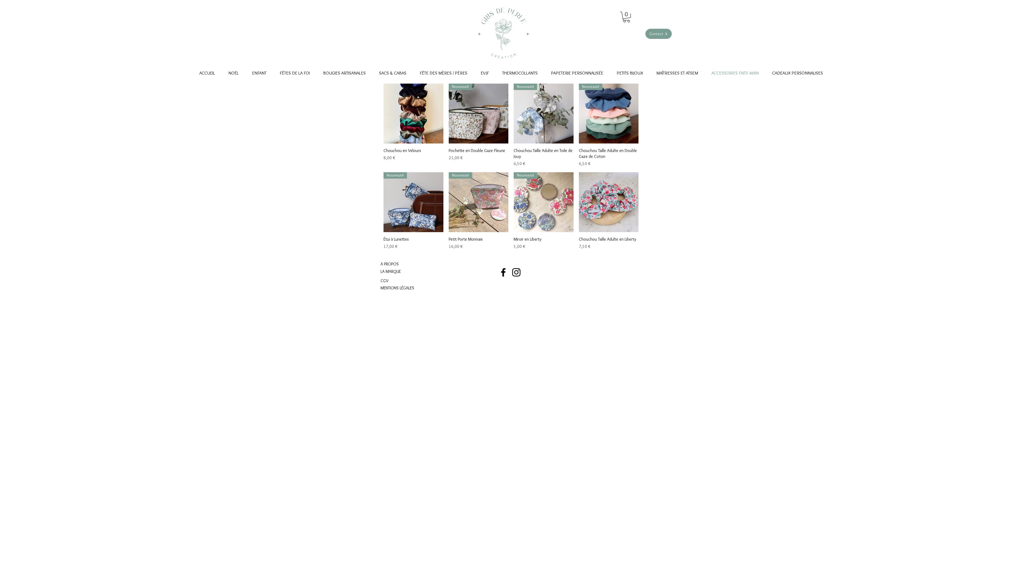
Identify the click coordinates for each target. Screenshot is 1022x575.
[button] (626, 17)
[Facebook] (503, 272)
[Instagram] (516, 272)
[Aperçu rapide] (413, 113)
